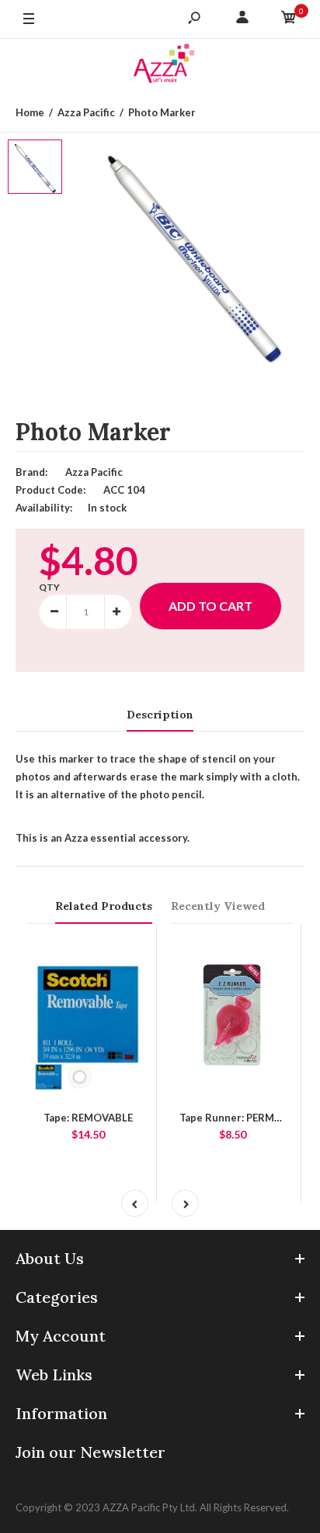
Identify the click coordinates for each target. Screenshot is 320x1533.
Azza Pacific (86, 112)
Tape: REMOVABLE (88, 1117)
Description (160, 715)
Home (30, 112)
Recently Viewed (218, 906)
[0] (289, 19)
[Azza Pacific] (160, 66)
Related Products (103, 906)
